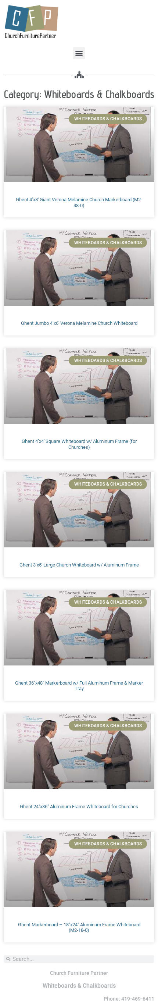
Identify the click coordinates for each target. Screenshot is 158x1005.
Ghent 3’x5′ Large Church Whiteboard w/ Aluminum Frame (79, 565)
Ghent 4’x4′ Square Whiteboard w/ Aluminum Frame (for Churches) (79, 444)
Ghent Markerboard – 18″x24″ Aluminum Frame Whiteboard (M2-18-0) (79, 927)
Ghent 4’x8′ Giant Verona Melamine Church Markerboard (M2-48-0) (79, 202)
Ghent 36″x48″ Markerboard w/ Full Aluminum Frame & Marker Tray (79, 686)
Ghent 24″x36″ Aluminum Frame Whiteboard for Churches (79, 806)
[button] (79, 53)
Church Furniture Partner (79, 973)
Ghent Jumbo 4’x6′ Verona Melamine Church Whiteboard (79, 323)
